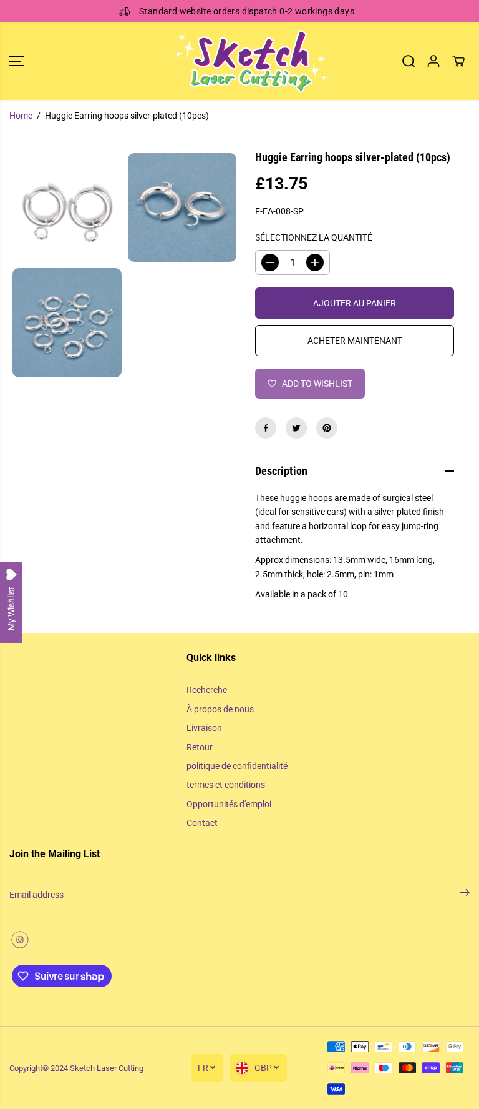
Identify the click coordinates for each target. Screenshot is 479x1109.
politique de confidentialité (237, 766)
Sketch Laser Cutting (106, 1068)
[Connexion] (433, 61)
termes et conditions (225, 785)
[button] (16, 61)
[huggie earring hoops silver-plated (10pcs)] (67, 207)
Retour (199, 747)
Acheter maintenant (354, 341)
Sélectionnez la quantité (313, 237)
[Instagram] (20, 939)
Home (20, 116)
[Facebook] (265, 428)
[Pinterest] (326, 428)
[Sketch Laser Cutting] (236, 61)
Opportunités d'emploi (228, 804)
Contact (202, 823)
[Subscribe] (465, 894)
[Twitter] (296, 428)
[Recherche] (408, 61)
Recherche (206, 690)
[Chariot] (458, 61)
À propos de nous (220, 709)
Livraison (204, 728)
